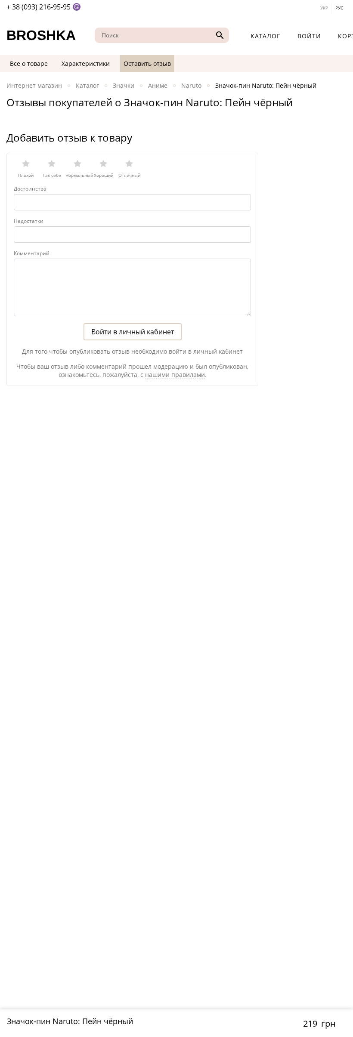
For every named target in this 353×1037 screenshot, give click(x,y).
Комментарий (32, 253)
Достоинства (30, 188)
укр (324, 8)
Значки (123, 85)
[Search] (218, 35)
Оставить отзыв (147, 63)
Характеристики (86, 63)
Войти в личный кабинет (132, 331)
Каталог (265, 36)
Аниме (157, 85)
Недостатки (28, 221)
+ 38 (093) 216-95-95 (38, 7)
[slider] (132, 166)
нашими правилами (175, 374)
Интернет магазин (34, 85)
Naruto (191, 85)
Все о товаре (29, 63)
